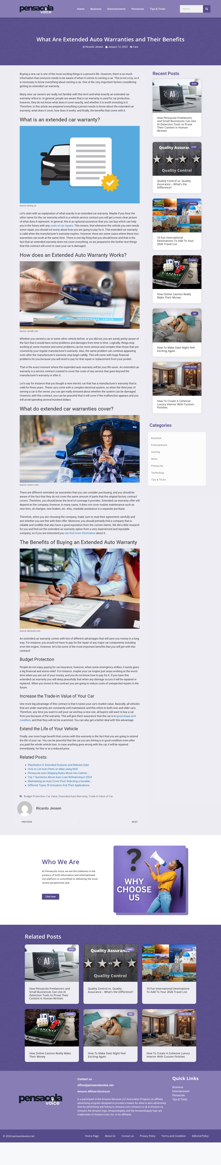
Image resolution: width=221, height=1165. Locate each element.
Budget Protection (34, 796)
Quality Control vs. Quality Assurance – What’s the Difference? (174, 184)
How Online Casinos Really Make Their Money (174, 295)
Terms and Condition (173, 1136)
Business (96, 9)
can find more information (80, 533)
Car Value (51, 796)
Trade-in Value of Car (101, 796)
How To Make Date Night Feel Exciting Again (176, 349)
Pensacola (138, 9)
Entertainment (116, 9)
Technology (157, 472)
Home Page (92, 1136)
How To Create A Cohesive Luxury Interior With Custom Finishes (175, 404)
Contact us (127, 1136)
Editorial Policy (200, 1136)
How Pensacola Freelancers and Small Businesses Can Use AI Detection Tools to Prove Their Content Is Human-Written (176, 124)
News (154, 458)
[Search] (206, 9)
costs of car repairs (61, 225)
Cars (135, 46)
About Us (110, 1136)
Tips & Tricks (157, 9)
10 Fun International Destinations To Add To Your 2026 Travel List (175, 241)
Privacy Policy (147, 1136)
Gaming (155, 451)
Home (80, 9)
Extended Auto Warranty (73, 796)
